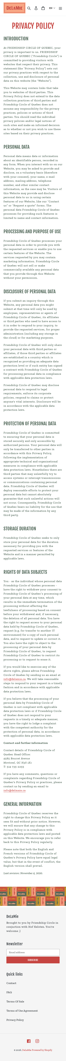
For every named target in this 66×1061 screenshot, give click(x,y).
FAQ (9, 992)
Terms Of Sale (15, 1001)
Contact (11, 983)
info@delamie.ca (15, 679)
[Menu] (60, 8)
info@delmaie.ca (15, 790)
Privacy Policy (15, 1020)
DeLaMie (26, 1050)
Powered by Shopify (42, 1050)
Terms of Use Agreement (22, 1010)
